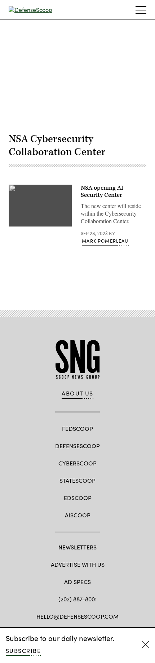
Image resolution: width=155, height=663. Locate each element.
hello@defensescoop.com (77, 616)
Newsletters (77, 547)
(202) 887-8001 (77, 599)
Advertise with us (78, 564)
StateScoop (77, 480)
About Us (77, 393)
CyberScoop (77, 463)
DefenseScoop (77, 446)
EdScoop (78, 497)
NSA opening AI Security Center (102, 191)
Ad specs (77, 581)
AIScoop (77, 515)
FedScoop (77, 428)
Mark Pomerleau (105, 241)
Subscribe (23, 650)
